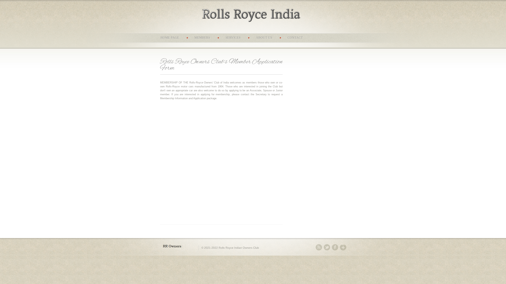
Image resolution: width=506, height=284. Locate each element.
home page (169, 37)
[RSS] (319, 247)
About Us (264, 37)
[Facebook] (335, 247)
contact (295, 37)
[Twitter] (327, 247)
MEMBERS (202, 37)
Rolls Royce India (256, 16)
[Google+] (343, 247)
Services (233, 37)
